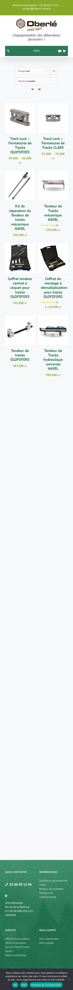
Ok (15, 985)
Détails (19, 122)
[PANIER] (64, 51)
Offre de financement (17, 938)
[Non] (68, 979)
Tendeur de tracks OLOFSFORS (20, 355)
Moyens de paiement (51, 888)
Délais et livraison (15, 942)
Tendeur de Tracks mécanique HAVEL (53, 213)
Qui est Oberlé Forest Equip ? (17, 949)
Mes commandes (49, 938)
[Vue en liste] (39, 89)
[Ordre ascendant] (54, 71)
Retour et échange (15, 955)
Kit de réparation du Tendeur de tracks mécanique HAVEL (20, 217)
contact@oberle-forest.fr (36, 8)
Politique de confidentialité (47, 895)
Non (24, 985)
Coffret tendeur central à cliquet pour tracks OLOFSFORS (20, 287)
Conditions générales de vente (53, 882)
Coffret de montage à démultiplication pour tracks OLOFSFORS (54, 287)
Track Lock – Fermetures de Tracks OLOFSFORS (20, 145)
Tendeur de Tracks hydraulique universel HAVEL (53, 359)
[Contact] (59, 51)
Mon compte (46, 942)
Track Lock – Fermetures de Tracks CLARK (53, 143)
